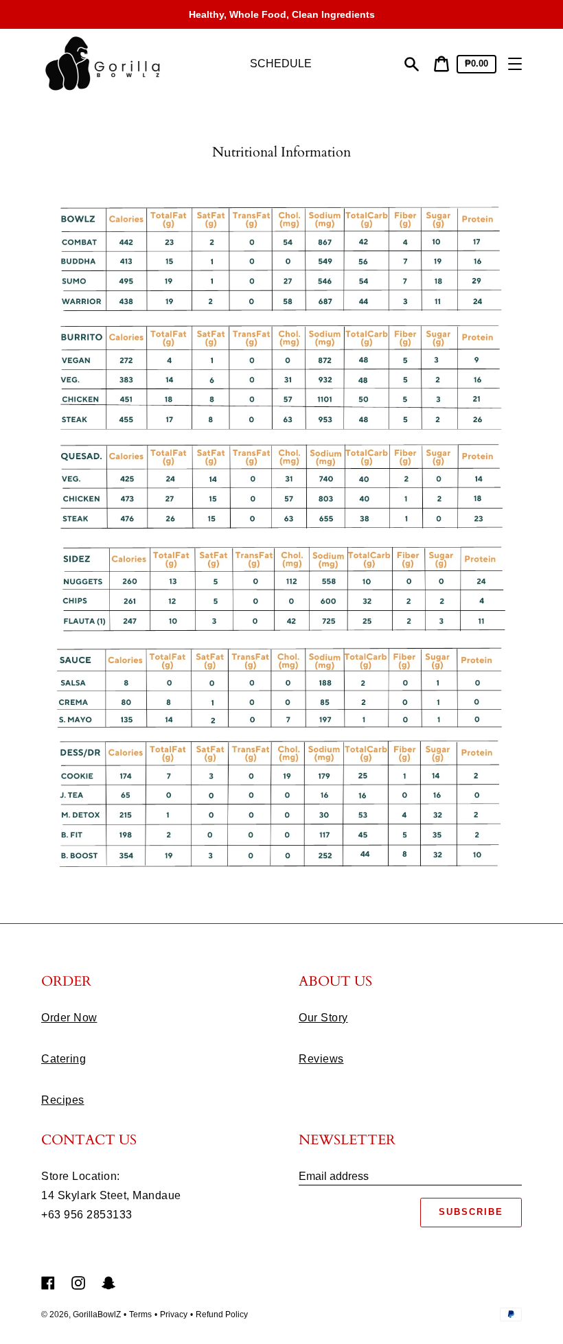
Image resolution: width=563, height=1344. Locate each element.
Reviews (321, 1059)
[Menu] (515, 64)
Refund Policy (222, 1314)
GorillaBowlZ (97, 1314)
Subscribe (471, 1212)
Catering (63, 1059)
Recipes (62, 1100)
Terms (140, 1314)
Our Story (323, 1017)
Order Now (69, 1017)
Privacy (173, 1314)
